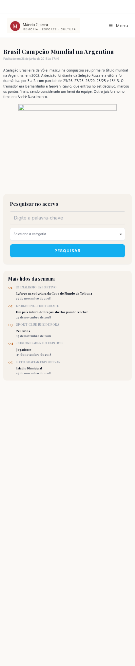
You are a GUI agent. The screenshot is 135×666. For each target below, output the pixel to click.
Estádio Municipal (38, 367)
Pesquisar (67, 250)
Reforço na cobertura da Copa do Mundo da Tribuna (54, 293)
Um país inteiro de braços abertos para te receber (52, 311)
